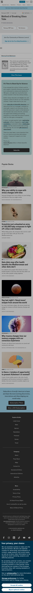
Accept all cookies (16, 585)
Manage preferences (9, 578)
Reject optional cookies (16, 589)
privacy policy (12, 573)
